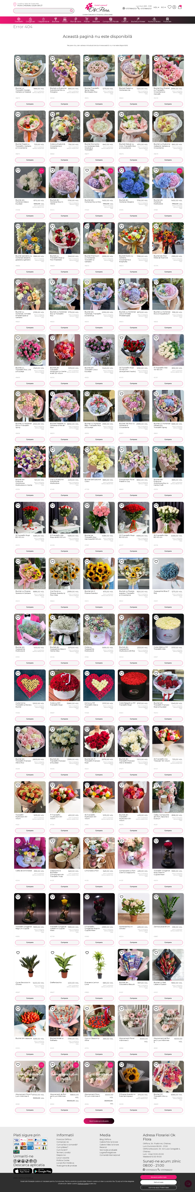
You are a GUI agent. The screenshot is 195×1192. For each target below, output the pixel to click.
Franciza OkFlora (64, 1139)
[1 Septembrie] (43, 19)
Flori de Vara (75, 22)
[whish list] (170, 8)
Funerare (167, 22)
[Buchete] (55, 19)
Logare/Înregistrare (108, 1152)
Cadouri (124, 22)
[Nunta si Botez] (154, 19)
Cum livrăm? (62, 1150)
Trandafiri (19, 22)
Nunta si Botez (154, 22)
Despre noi (61, 1155)
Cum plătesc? (62, 1147)
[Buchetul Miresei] (138, 19)
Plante (87, 22)
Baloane (96, 22)
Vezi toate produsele (99, 1121)
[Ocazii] (64, 19)
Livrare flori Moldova (65, 1163)
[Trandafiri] (18, 19)
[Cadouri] (124, 19)
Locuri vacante (63, 1158)
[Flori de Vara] (75, 19)
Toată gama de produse (67, 1166)
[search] (71, 10)
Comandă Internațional (110, 1155)
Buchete (55, 22)
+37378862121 (131, 8)
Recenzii (103, 1147)
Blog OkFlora (105, 1139)
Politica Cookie (83, 1184)
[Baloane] (96, 19)
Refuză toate (158, 1182)
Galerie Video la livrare (109, 1145)
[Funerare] (167, 19)
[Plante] (86, 19)
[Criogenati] (30, 19)
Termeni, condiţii (64, 1152)
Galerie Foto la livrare (109, 1142)
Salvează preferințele (158, 1177)
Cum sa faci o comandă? (67, 1145)
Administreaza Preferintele (158, 1188)
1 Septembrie (43, 22)
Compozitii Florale (111, 22)
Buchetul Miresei (138, 22)
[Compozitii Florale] (110, 19)
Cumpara (29, 104)
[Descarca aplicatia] (22, 1171)
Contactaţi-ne (63, 1142)
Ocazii (65, 22)
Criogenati (30, 22)
